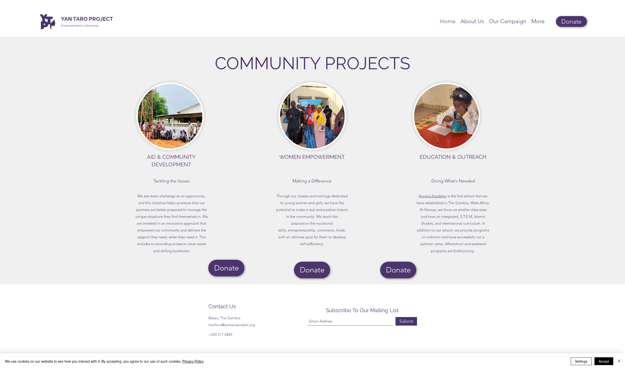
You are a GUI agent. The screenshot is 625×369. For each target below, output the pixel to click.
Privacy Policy (193, 361)
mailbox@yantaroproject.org (231, 324)
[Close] (619, 361)
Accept (604, 361)
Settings (581, 361)
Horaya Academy (433, 196)
